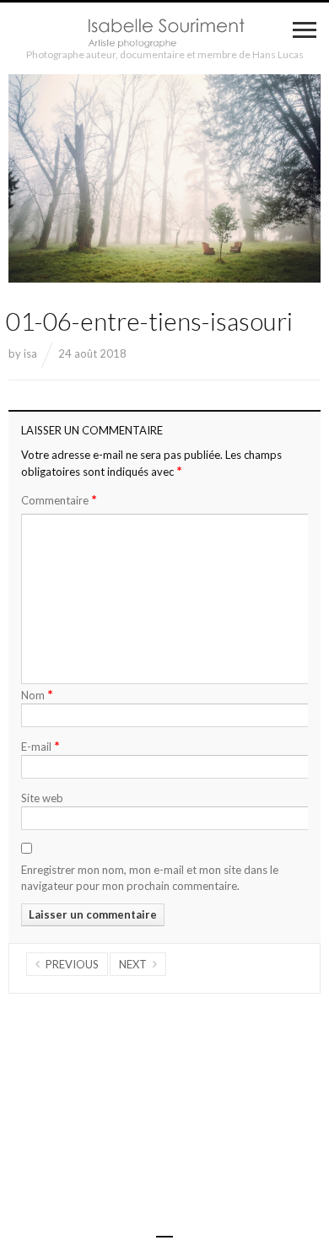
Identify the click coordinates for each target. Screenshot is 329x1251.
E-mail (40, 745)
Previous (72, 964)
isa (30, 353)
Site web (42, 798)
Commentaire (59, 500)
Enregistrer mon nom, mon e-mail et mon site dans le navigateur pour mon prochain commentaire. (149, 878)
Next (133, 964)
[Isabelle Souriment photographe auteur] (164, 33)
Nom (37, 694)
